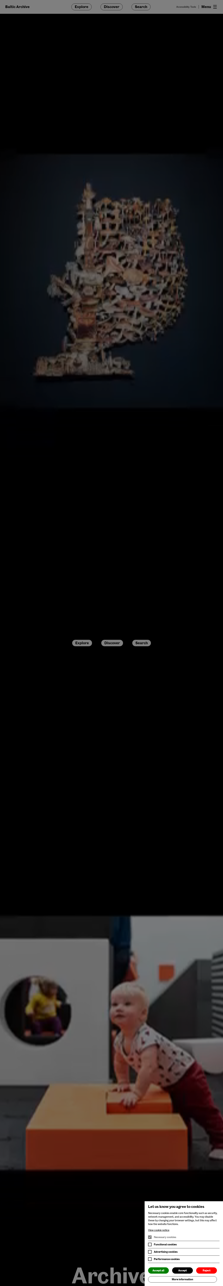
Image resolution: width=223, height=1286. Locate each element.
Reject (206, 1270)
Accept (182, 1270)
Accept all (158, 1270)
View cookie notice (158, 1230)
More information (182, 1279)
